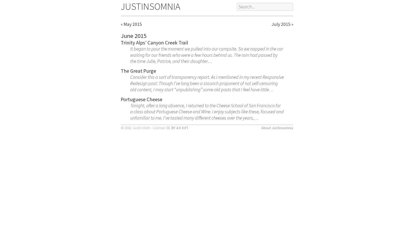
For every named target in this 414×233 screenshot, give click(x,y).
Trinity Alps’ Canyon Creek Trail (154, 42)
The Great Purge (138, 71)
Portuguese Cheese (141, 99)
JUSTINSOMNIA (150, 6)
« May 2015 (131, 24)
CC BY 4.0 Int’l (177, 128)
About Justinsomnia (277, 128)
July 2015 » (282, 24)
